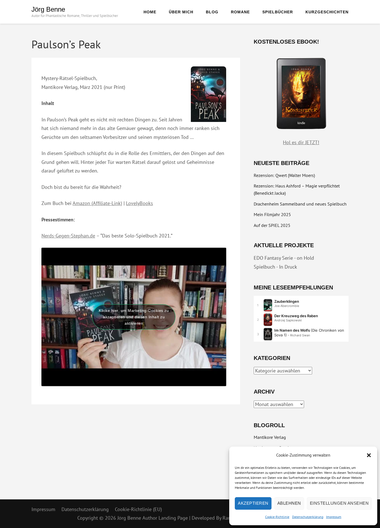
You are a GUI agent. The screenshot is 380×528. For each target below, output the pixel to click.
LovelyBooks (139, 203)
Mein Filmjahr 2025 (272, 214)
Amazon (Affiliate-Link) (97, 203)
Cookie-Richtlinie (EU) (138, 509)
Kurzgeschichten (327, 12)
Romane (240, 12)
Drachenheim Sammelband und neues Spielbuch (300, 204)
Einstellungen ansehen (339, 503)
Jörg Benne (48, 9)
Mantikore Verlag (270, 437)
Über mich (181, 12)
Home (150, 12)
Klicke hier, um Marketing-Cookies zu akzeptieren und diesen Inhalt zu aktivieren (134, 316)
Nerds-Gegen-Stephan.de (68, 235)
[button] (369, 455)
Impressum (333, 517)
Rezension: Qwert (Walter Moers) (284, 175)
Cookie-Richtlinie (277, 517)
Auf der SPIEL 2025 (272, 225)
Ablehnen (289, 503)
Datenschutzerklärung (307, 517)
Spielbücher (277, 12)
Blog (212, 12)
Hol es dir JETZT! (301, 142)
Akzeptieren (253, 503)
